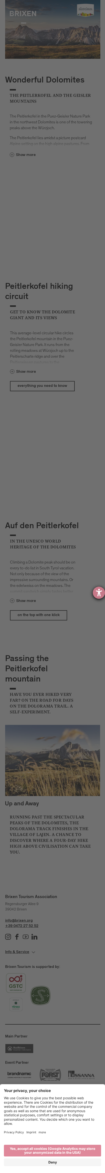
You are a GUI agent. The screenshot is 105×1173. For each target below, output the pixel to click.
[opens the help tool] (99, 593)
